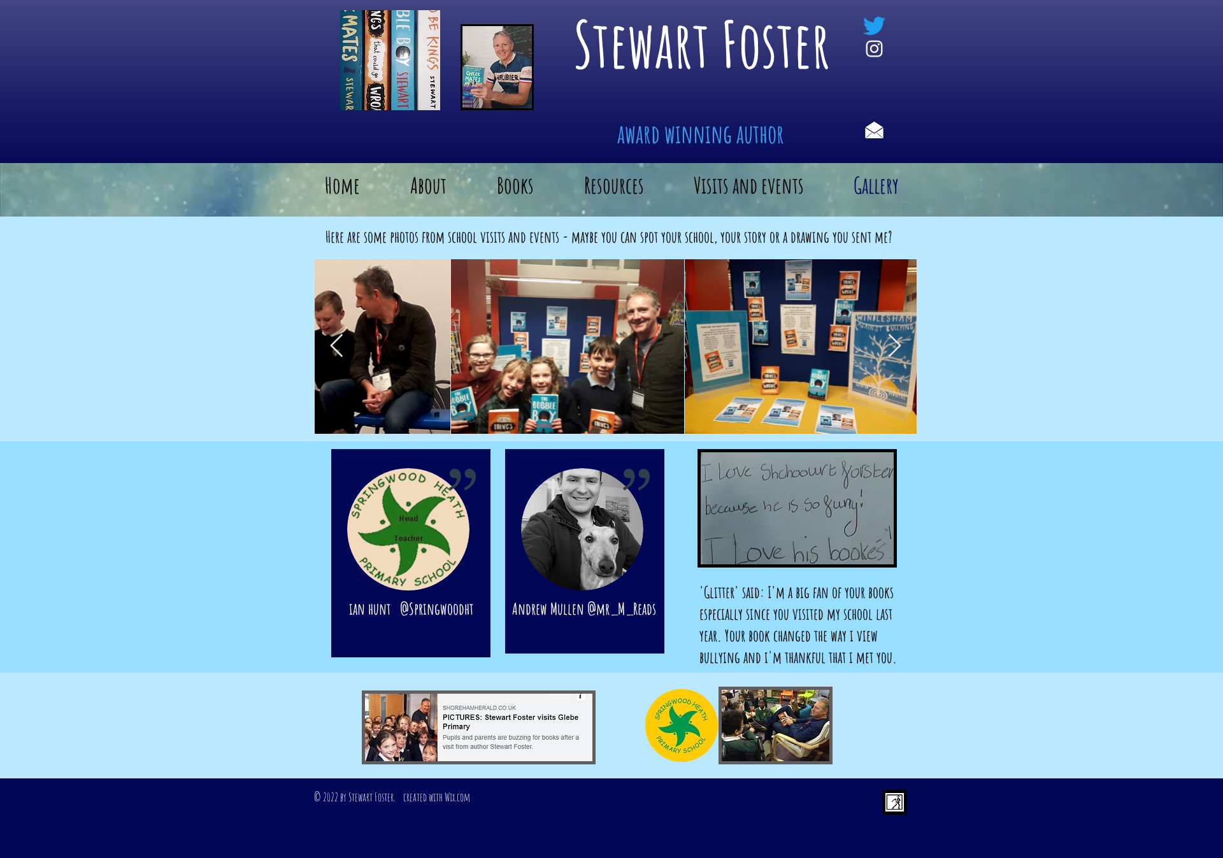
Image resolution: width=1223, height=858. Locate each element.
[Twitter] (874, 26)
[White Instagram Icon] (874, 49)
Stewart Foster (702, 43)
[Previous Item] (336, 346)
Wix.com (457, 797)
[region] (410, 553)
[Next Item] (894, 346)
